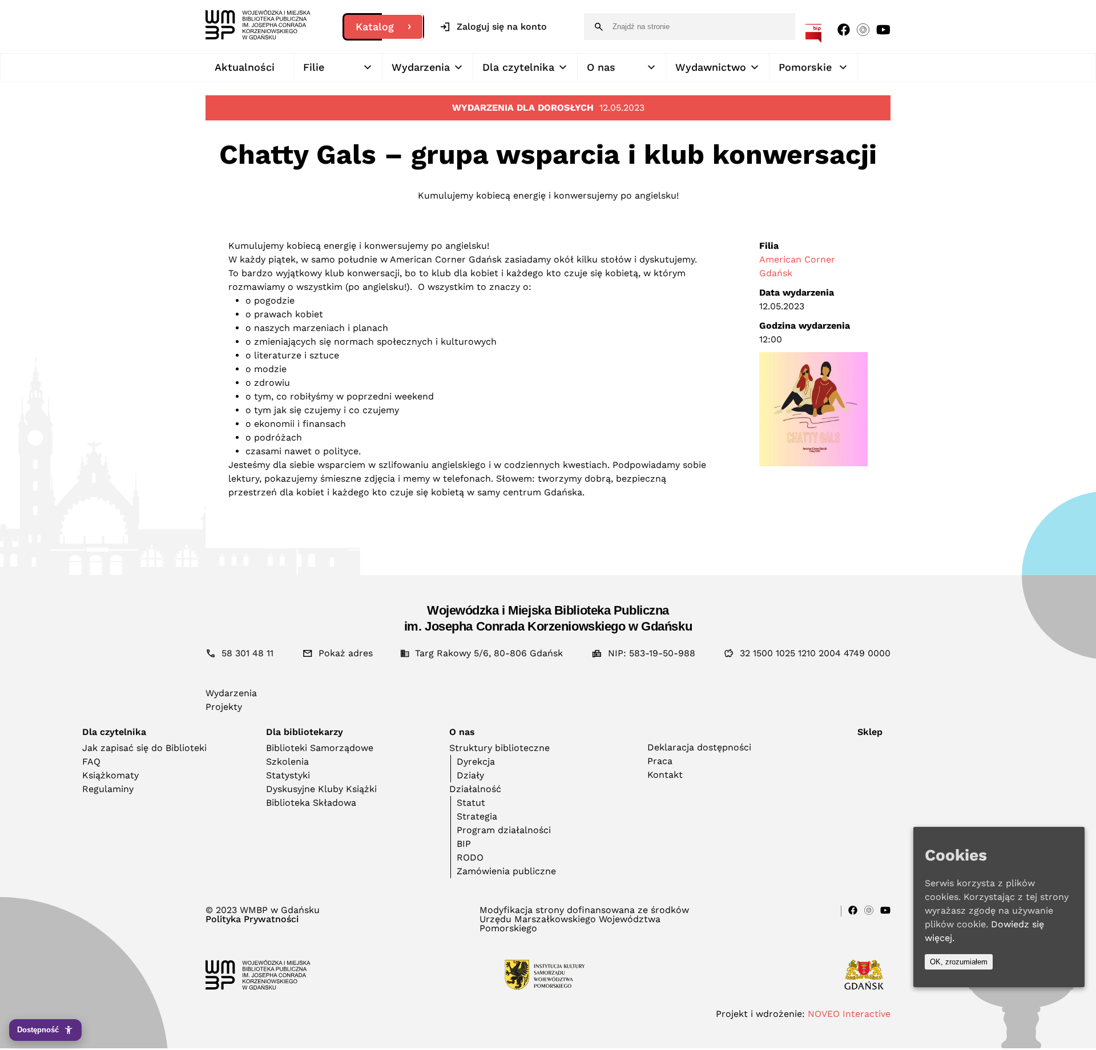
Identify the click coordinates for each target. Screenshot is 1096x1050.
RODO (470, 857)
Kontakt (665, 774)
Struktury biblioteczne (499, 747)
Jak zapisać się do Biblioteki (144, 747)
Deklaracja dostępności (699, 747)
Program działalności (504, 830)
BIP (464, 843)
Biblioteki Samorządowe (319, 747)
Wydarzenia (421, 67)
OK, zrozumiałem (959, 962)
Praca (659, 761)
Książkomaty (110, 775)
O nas (601, 67)
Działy (470, 775)
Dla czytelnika (518, 67)
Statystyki (288, 775)
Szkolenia (287, 761)
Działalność (475, 789)
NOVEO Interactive (849, 1013)
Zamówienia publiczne (506, 871)
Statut (471, 802)
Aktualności (245, 67)
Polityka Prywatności (252, 919)
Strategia (477, 816)
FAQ (91, 761)
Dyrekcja (476, 761)
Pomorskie (805, 67)
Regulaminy (108, 789)
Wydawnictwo (710, 67)
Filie (313, 67)
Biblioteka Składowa (311, 802)
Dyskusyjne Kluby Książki (321, 789)
